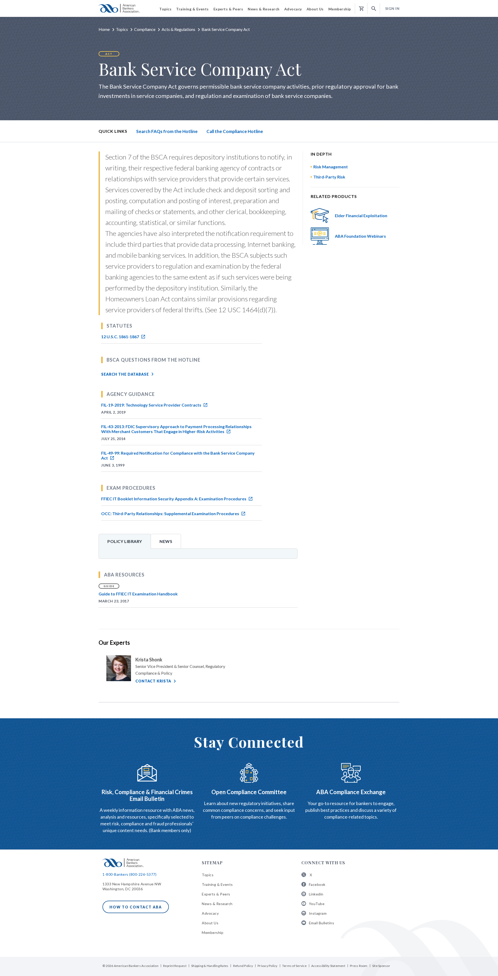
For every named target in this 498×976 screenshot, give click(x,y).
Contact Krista (153, 681)
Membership (212, 932)
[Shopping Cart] (361, 8)
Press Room (359, 966)
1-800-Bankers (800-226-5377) (129, 874)
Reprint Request (174, 966)
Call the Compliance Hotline (234, 131)
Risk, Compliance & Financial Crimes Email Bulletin (147, 795)
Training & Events (217, 884)
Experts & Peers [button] (228, 9)
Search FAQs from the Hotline (167, 131)
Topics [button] (165, 9)
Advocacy (210, 913)
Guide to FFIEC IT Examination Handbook (138, 593)
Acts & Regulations (178, 29)
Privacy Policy (268, 966)
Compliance (144, 29)
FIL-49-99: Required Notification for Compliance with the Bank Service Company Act (178, 455)
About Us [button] (315, 9)
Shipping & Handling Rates (209, 966)
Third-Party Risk (329, 176)
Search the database (125, 374)
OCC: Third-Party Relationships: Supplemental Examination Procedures (170, 513)
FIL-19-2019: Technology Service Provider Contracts (151, 404)
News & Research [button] (264, 9)
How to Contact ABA (135, 907)
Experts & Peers (216, 894)
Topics (122, 29)
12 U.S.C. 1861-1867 (120, 336)
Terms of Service (294, 966)
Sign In (392, 8)
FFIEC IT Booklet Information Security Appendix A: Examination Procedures (174, 498)
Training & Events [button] (192, 9)
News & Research (217, 903)
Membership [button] (339, 9)
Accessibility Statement (328, 966)
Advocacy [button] (293, 9)
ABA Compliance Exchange (351, 791)
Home (104, 29)
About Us (210, 923)
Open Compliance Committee (249, 791)
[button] (373, 8)
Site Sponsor (381, 966)
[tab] (125, 541)
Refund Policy (243, 966)
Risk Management (330, 166)
